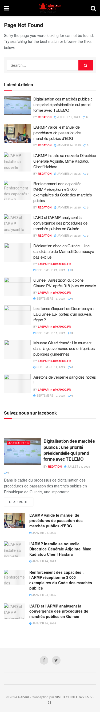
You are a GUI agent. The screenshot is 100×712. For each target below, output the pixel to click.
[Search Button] (85, 65)
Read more (18, 501)
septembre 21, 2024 (50, 270)
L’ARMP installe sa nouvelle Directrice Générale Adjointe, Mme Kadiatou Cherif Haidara (64, 160)
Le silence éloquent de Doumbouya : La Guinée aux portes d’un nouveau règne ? (63, 313)
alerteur (23, 697)
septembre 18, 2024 (50, 298)
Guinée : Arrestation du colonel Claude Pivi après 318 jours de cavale (64, 282)
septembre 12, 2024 (50, 367)
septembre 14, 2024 (50, 333)
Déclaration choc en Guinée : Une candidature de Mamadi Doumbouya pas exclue (63, 251)
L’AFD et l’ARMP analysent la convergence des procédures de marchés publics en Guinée (60, 222)
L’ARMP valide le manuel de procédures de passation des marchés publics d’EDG (57, 132)
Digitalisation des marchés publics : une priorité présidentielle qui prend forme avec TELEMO (62, 104)
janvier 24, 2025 (69, 145)
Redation (44, 117)
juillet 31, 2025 (68, 117)
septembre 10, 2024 (50, 395)
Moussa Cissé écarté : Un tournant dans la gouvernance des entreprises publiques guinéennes (64, 348)
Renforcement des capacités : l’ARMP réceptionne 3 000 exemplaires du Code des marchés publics (62, 192)
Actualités (18, 443)
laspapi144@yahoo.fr (54, 264)
